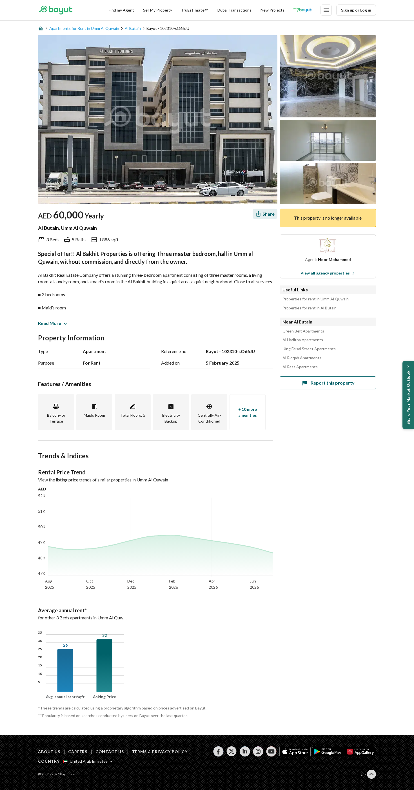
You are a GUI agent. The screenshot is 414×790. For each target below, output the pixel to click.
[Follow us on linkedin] (245, 751)
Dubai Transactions (234, 10)
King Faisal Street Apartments (309, 349)
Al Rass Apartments (300, 367)
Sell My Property (157, 10)
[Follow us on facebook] (218, 751)
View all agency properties (325, 273)
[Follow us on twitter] (231, 751)
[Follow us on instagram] (258, 751)
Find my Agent (121, 10)
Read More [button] (49, 323)
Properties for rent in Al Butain (309, 308)
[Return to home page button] (55, 10)
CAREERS (77, 751)
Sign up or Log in (356, 10)
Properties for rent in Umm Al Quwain (315, 299)
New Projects (272, 10)
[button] (408, 395)
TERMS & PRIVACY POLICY (160, 751)
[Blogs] (302, 10)
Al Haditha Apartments (302, 340)
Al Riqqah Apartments (301, 358)
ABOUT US (49, 751)
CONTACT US (109, 751)
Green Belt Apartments (303, 331)
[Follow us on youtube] (271, 751)
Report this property (333, 382)
